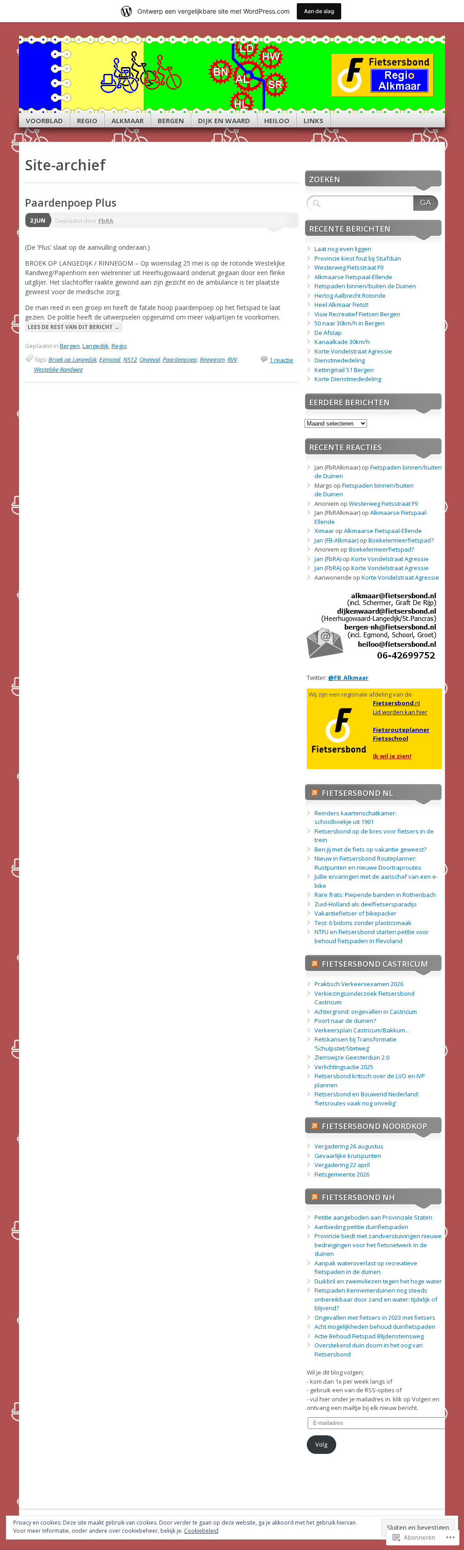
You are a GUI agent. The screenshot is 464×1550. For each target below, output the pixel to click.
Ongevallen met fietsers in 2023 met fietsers (374, 1317)
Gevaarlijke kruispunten (347, 1156)
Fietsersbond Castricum (375, 964)
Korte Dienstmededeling (347, 379)
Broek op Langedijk (72, 359)
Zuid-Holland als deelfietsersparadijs (365, 904)
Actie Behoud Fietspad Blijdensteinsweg (369, 1336)
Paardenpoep (180, 359)
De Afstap (328, 333)
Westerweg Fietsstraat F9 (348, 267)
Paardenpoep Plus (70, 202)
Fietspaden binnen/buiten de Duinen (365, 286)
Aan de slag (319, 11)
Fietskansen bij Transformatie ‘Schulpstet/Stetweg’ (355, 1043)
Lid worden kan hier (400, 712)
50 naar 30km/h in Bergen (349, 323)
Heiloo (277, 120)
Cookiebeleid (201, 1531)
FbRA (105, 221)
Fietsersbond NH (358, 1197)
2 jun (37, 220)
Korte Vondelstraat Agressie (353, 351)
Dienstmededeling (339, 360)
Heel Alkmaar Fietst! (341, 304)
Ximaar (324, 531)
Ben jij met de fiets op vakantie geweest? (370, 849)
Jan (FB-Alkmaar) (336, 540)
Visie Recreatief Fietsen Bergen (357, 314)
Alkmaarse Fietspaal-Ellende (353, 277)
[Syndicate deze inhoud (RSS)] (314, 793)
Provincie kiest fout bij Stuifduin (357, 258)
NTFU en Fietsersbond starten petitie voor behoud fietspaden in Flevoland (371, 936)
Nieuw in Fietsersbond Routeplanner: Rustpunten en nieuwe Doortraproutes (367, 863)
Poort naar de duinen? (345, 1021)
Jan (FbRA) (327, 559)
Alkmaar (127, 120)
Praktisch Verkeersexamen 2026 (358, 984)
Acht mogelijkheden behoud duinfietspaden (374, 1326)
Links (314, 120)
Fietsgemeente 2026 (341, 1174)
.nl (396, 703)
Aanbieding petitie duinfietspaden (361, 1227)
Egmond (110, 359)
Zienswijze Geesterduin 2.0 (351, 1057)
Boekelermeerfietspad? (401, 540)
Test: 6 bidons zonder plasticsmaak (362, 923)
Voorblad (44, 120)
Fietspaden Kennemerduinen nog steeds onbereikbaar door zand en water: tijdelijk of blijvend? (375, 1299)
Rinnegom (212, 359)
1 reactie (281, 360)
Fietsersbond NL (357, 793)
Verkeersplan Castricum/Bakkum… (362, 1030)
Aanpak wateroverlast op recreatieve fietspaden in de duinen (365, 1267)
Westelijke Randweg (58, 369)
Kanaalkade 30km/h (342, 342)
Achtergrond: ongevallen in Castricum (365, 1012)
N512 (130, 359)
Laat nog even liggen (342, 249)
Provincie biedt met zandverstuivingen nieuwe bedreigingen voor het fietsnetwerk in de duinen (378, 1245)
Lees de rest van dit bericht (74, 327)
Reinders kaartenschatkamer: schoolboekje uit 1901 (355, 817)
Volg (321, 1444)
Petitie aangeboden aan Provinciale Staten (373, 1217)
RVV (232, 359)
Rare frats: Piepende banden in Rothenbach (375, 895)
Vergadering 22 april (342, 1165)
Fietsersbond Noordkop (374, 1126)
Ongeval (150, 359)
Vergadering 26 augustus (348, 1146)
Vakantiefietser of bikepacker (355, 913)
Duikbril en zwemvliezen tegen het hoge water (378, 1281)
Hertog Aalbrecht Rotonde (350, 295)
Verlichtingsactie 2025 (343, 1067)
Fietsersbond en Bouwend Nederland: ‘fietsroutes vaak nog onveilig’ (366, 1098)
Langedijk (95, 346)
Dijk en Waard (224, 120)
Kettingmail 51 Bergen (344, 370)
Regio (87, 120)
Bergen (171, 120)
